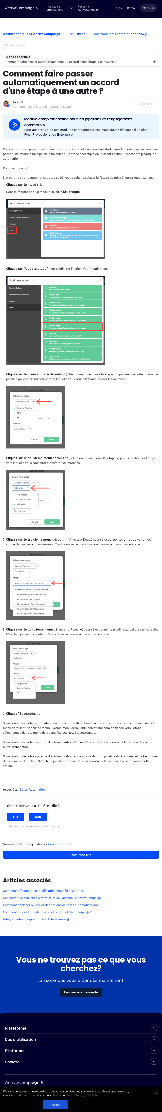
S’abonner (146, 104)
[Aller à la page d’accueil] (21, 8)
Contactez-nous (59, 844)
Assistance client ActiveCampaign (31, 34)
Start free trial (81, 855)
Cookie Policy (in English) (82, 1095)
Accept (55, 1104)
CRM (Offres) (77, 34)
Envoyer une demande (81, 992)
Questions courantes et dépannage (120, 34)
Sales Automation (33, 789)
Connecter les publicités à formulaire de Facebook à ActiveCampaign (52, 898)
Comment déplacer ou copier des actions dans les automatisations (50, 905)
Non (38, 817)
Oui (15, 817)
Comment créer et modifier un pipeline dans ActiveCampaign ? (47, 912)
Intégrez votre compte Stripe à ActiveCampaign (37, 919)
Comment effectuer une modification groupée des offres (43, 891)
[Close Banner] (156, 1093)
